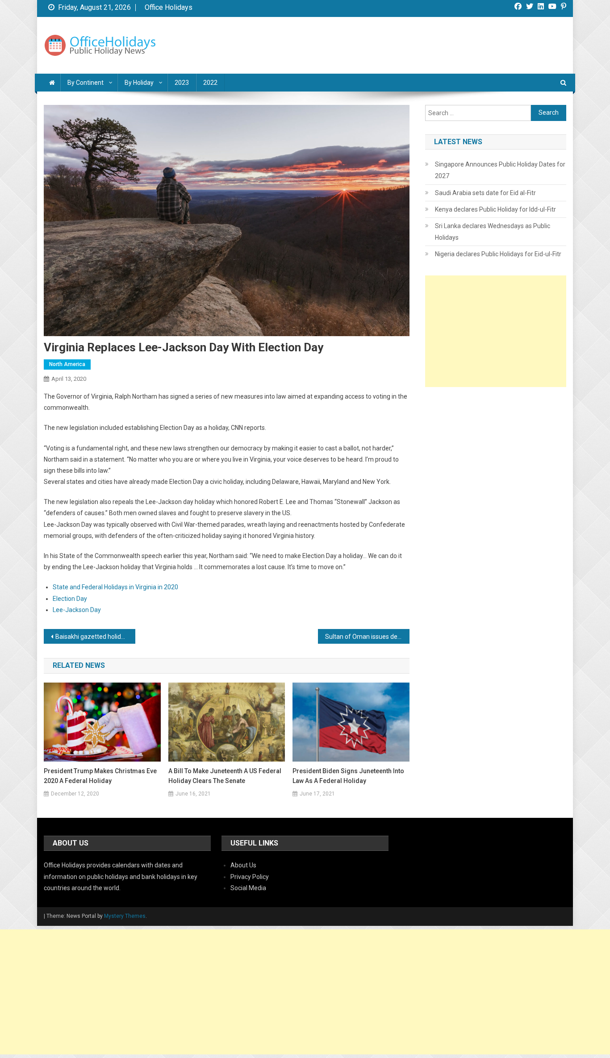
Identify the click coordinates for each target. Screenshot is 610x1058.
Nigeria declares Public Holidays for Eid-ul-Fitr (498, 254)
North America (67, 364)
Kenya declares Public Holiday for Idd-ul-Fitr (495, 209)
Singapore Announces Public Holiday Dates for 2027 (500, 170)
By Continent (85, 82)
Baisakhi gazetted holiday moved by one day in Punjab (95, 636)
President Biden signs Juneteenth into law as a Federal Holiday (348, 775)
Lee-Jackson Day (77, 609)
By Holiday (139, 82)
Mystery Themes (125, 916)
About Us (243, 865)
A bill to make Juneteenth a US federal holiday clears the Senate (224, 775)
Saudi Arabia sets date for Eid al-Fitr (485, 192)
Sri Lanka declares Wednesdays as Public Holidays (492, 231)
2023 (182, 82)
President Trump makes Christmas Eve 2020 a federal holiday (100, 775)
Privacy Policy (249, 876)
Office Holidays (168, 7)
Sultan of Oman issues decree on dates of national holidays (367, 636)
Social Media (248, 887)
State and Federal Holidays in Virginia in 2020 (115, 587)
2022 (210, 82)
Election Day (70, 598)
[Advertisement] (495, 331)
